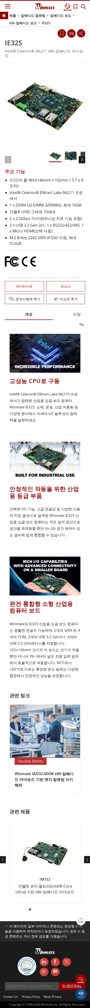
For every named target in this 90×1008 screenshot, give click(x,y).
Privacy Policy (31, 997)
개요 (29, 314)
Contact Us (10, 997)
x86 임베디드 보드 (23, 23)
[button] (81, 980)
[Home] (3, 16)
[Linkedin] (44, 962)
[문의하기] (71, 33)
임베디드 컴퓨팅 (33, 15)
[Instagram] (44, 972)
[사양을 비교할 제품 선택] (45, 299)
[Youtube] (55, 972)
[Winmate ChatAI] (81, 993)
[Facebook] (55, 962)
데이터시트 (24, 286)
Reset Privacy (52, 997)
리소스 (66, 286)
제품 (12, 15)
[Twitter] (67, 961)
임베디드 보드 (60, 15)
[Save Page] (62, 33)
